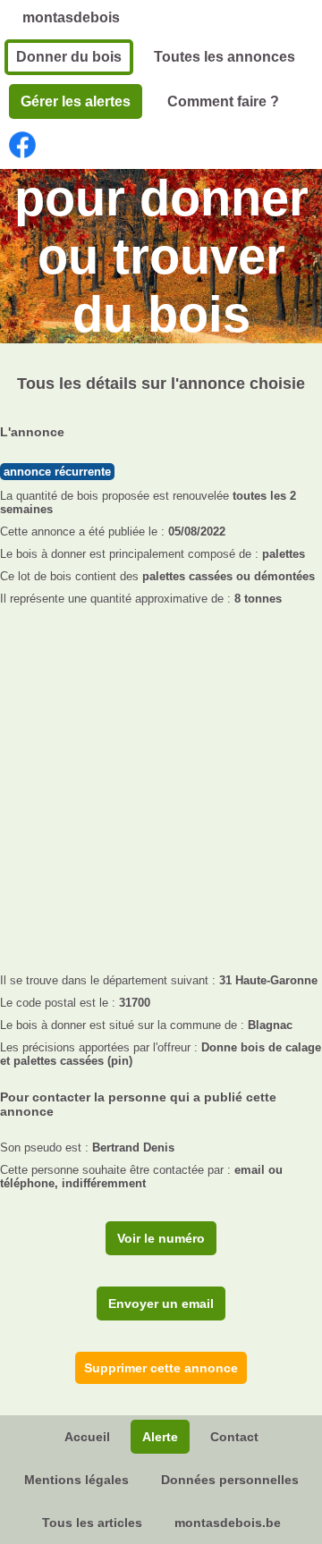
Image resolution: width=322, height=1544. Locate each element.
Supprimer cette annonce (161, 1368)
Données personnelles (230, 1479)
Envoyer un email (161, 1303)
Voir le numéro (161, 1238)
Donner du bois (69, 56)
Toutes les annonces (224, 56)
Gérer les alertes (76, 101)
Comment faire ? (223, 101)
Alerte (160, 1437)
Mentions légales (76, 1479)
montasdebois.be (227, 1522)
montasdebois (71, 17)
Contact (234, 1437)
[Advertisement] (161, 784)
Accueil (87, 1437)
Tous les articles (92, 1522)
